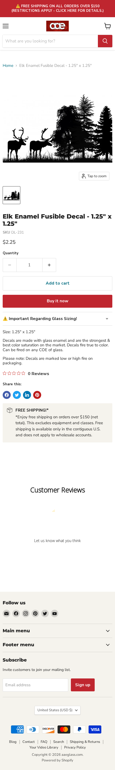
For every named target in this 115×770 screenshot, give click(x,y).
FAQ (44, 741)
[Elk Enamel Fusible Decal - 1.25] (11, 195)
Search (58, 741)
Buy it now (57, 301)
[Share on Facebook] (7, 395)
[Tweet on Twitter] (17, 395)
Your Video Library (43, 747)
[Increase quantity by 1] (49, 265)
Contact (28, 741)
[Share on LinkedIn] (27, 395)
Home (8, 65)
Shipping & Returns (85, 741)
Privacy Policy (75, 747)
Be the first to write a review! (57, 554)
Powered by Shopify (57, 760)
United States (54, 710)
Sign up (82, 685)
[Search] (105, 41)
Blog (13, 741)
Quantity (10, 253)
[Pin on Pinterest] (37, 395)
